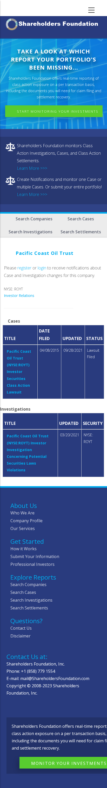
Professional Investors (32, 564)
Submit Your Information (34, 556)
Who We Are (22, 513)
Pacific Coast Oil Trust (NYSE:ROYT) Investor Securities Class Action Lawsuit (19, 372)
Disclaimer (20, 636)
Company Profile (26, 521)
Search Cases (81, 219)
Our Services (22, 528)
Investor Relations (19, 295)
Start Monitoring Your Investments (57, 111)
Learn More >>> (32, 168)
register (24, 268)
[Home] (53, 23)
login (42, 268)
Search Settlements (81, 232)
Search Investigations (30, 232)
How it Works (23, 549)
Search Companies (34, 219)
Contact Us (21, 628)
